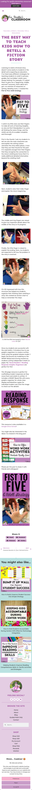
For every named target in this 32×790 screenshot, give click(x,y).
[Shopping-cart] (20, 699)
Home (16, 710)
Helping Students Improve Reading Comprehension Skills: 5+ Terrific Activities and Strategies (16, 667)
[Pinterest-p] (17, 699)
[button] (3, 10)
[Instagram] (14, 699)
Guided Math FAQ (16, 717)
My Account (16, 741)
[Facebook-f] (11, 699)
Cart (16, 743)
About (16, 712)
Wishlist (16, 751)
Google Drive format (8, 426)
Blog (16, 715)
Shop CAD (16, 736)
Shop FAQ (16, 746)
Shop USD (16, 739)
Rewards (16, 748)
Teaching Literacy (10, 31)
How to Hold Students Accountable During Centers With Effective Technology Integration (16, 631)
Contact (16, 720)
